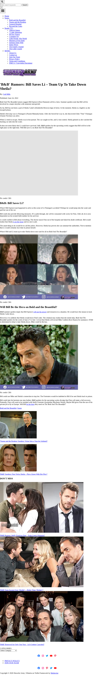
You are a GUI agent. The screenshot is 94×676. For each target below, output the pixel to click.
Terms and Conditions (17, 61)
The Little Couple (15, 49)
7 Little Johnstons (15, 32)
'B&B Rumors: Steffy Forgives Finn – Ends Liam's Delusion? (22, 535)
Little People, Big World (18, 39)
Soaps (19, 408)
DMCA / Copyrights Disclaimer (20, 63)
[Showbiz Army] (20, 79)
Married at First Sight (17, 41)
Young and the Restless (17, 22)
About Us (12, 53)
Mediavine (54, 673)
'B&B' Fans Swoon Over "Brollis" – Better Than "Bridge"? (21, 590)
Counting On (14, 36)
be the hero (30, 404)
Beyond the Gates (15, 26)
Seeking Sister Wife (16, 43)
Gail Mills (6, 94)
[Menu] (3, 11)
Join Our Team (14, 57)
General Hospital (15, 24)
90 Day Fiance (14, 34)
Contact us (13, 55)
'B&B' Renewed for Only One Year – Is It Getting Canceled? (22, 644)
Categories (5, 648)
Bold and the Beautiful (17, 20)
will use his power (40, 312)
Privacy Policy (14, 59)
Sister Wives (13, 45)
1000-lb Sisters (14, 30)
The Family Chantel (16, 47)
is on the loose (18, 222)
